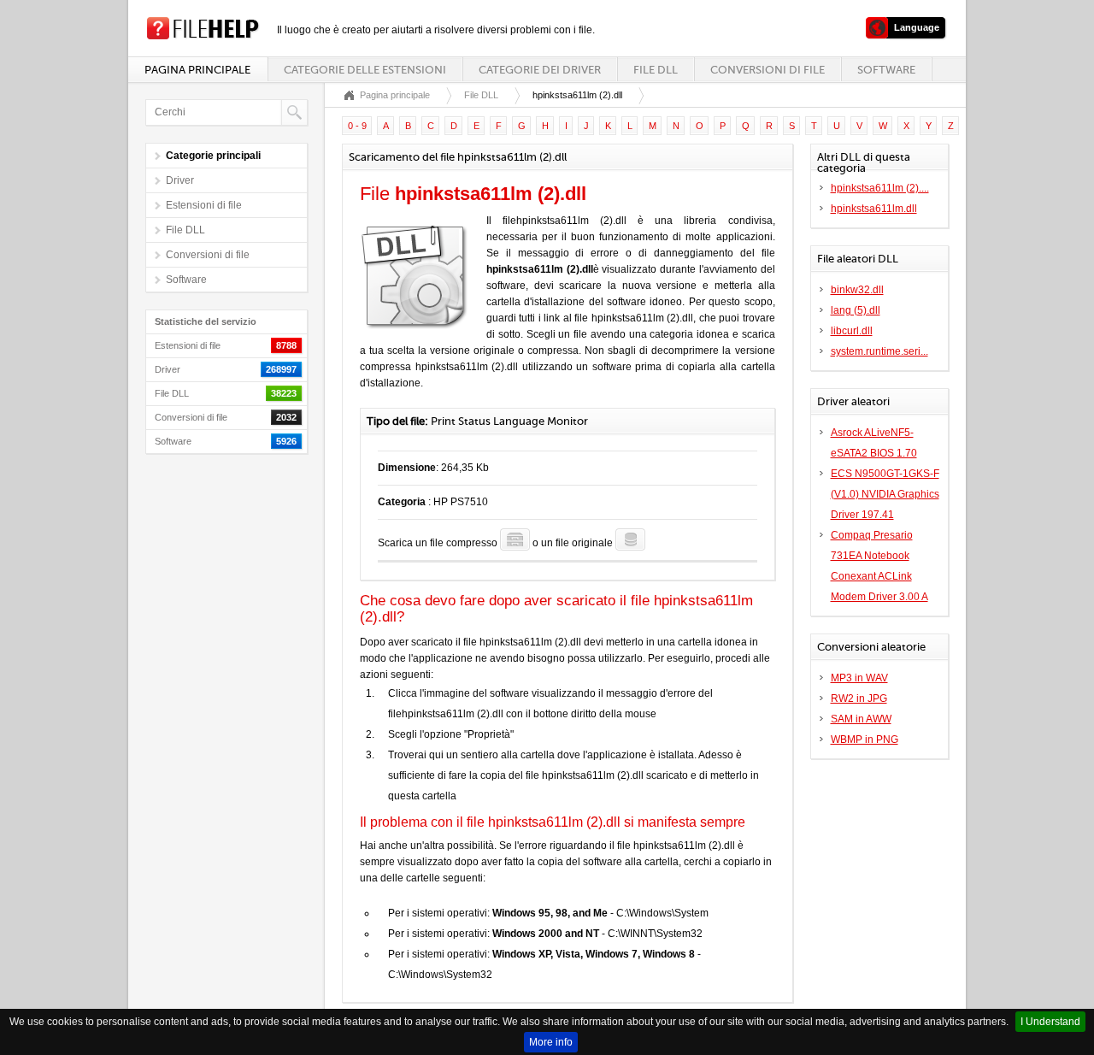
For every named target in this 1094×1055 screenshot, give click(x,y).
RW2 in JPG (859, 698)
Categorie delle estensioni (365, 69)
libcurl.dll (852, 331)
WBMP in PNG (864, 740)
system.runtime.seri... (879, 351)
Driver (180, 180)
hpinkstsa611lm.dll (874, 209)
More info (551, 1042)
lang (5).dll (855, 310)
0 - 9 (357, 126)
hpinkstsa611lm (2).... (880, 188)
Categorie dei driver (540, 69)
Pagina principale (197, 69)
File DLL (655, 69)
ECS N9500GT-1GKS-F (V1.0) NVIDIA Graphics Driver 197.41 (885, 494)
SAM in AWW (861, 719)
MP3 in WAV (859, 678)
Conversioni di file (767, 69)
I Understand (1050, 1022)
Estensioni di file (204, 205)
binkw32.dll (857, 290)
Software (886, 69)
